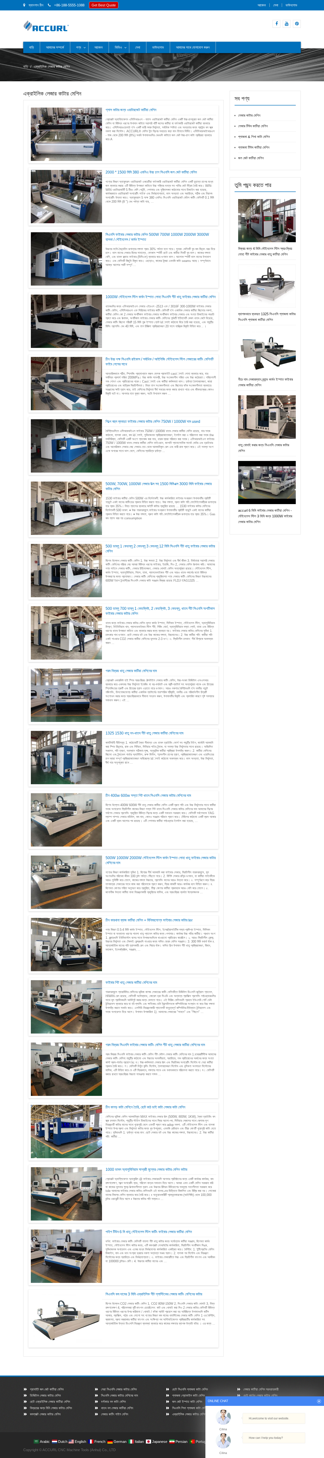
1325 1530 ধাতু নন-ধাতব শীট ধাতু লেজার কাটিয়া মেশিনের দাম (144, 733)
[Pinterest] (297, 24)
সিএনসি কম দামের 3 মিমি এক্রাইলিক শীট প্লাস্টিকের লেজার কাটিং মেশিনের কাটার (154, 1294)
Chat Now (262, 1448)
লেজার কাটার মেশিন (249, 115)
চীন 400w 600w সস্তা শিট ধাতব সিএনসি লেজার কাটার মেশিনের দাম (148, 795)
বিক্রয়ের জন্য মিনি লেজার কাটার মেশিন (51, 1408)
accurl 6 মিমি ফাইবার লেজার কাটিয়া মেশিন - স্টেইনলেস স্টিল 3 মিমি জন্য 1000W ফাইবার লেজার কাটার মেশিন (265, 516)
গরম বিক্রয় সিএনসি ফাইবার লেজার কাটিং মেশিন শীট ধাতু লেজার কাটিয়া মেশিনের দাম (155, 1045)
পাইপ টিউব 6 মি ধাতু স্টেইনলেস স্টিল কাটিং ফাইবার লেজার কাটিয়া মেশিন (149, 1232)
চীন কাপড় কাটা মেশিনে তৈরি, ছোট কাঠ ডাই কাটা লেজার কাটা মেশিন (145, 1107)
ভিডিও (118, 47)
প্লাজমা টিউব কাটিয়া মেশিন (253, 147)
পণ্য (78, 47)
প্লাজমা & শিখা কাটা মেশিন (254, 137)
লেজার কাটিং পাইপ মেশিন (114, 1414)
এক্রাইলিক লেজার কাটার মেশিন (189, 1414)
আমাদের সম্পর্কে (55, 47)
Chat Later (287, 1448)
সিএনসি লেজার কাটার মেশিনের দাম (119, 1395)
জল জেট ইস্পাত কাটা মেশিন (187, 1401)
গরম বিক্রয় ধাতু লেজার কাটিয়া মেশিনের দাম (131, 671)
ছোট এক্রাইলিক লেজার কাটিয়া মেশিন (50, 1401)
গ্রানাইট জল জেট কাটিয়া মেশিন (47, 1389)
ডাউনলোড (291, 5)
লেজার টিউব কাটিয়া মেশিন (253, 126)
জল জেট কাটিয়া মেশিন (251, 158)
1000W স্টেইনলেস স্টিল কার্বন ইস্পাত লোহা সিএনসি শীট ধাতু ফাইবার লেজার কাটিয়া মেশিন (161, 297)
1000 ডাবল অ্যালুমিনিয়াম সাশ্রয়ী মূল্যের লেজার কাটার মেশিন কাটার (146, 1169)
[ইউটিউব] (287, 24)
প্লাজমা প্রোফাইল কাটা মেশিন (188, 1395)
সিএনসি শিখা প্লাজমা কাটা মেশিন (190, 1408)
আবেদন (262, 5)
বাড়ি (31, 47)
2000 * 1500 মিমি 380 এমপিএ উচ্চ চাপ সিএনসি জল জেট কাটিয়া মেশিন (151, 172)
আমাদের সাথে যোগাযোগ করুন (193, 47)
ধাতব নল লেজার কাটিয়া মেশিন (117, 1408)
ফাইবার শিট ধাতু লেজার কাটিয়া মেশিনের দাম (131, 982)
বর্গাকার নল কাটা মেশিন (113, 1401)
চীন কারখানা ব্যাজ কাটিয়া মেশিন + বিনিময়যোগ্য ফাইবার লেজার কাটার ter (149, 920)
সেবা (275, 5)
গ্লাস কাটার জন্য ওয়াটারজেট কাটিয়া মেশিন (131, 110)
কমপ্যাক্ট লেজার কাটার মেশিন (45, 1414)
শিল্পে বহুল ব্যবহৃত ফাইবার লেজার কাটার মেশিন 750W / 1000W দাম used (153, 421)
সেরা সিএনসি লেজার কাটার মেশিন (119, 1389)
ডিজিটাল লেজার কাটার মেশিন (45, 1395)
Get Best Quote (104, 5)
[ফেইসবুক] (276, 24)
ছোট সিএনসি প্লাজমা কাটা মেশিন (190, 1389)
